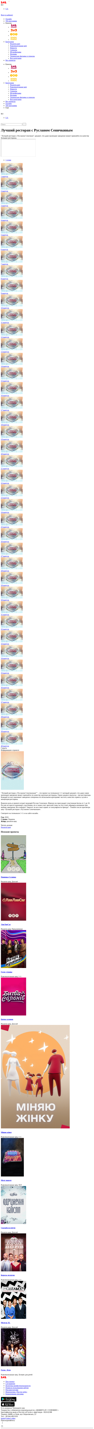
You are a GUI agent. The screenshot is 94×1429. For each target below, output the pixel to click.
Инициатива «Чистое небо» (16, 1392)
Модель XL (5, 1323)
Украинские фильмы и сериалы (22, 56)
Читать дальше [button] (6, 825)
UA (7, 9)
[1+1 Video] (8, 3)
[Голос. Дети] (47, 1347)
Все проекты (10, 60)
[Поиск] (24, 124)
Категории (10, 42)
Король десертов (8, 1275)
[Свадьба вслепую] (47, 1205)
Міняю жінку (6, 1132)
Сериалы (13, 50)
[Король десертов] (47, 1252)
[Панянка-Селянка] (47, 854)
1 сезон (8, 160)
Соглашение (10, 1384)
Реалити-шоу (15, 44)
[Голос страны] (47, 949)
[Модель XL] (47, 1300)
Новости (13, 48)
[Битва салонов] (47, 997)
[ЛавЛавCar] (47, 902)
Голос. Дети (6, 1370)
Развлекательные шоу (18, 46)
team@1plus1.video (8, 1418)
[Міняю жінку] (47, 1077)
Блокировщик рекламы (15, 1394)
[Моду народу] (47, 1157)
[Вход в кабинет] (2, 13)
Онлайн (9, 19)
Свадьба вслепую (8, 1228)
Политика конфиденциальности (18, 1386)
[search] (2, 112)
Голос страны (6, 972)
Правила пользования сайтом (17, 1388)
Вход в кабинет (7, 15)
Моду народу (6, 1180)
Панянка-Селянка (8, 877)
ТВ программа (11, 21)
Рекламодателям (12, 1390)
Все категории (15, 58)
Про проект (10, 1382)
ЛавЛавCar (6, 924)
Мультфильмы (15, 52)
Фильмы (13, 54)
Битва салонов (7, 1019)
